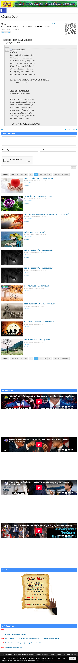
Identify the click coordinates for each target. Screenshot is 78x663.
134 (31, 174)
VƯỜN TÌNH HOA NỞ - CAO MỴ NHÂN (38, 196)
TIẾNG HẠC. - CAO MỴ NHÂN (35, 232)
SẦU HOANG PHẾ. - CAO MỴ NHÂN (37, 340)
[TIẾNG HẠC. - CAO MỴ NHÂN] (12, 239)
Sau (61, 24)
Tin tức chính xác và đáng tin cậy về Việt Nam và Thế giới (23, 643)
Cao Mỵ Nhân (6, 32)
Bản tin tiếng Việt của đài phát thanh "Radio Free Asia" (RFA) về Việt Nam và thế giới (32, 638)
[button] (3, 10)
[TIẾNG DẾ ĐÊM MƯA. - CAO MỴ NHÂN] (12, 257)
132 (21, 174)
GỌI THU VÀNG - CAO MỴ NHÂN (36, 286)
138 (50, 174)
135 (36, 174)
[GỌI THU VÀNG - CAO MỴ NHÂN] (12, 293)
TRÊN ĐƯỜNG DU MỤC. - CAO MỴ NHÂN (39, 304)
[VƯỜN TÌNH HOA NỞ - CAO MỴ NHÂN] (12, 203)
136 (41, 174)
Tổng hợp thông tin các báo (13, 647)
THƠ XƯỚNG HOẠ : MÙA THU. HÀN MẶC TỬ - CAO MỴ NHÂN (47, 214)
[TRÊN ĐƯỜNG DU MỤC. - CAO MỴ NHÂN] (12, 311)
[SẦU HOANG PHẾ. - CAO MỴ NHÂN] (12, 347)
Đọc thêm (26, 185)
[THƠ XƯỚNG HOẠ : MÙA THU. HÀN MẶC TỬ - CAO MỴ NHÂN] (12, 221)
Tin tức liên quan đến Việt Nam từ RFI (16, 634)
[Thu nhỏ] (2, 24)
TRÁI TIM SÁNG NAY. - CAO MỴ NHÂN (38, 178)
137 (45, 174)
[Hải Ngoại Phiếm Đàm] (39, 4)
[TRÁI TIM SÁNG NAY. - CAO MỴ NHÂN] (12, 185)
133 (26, 174)
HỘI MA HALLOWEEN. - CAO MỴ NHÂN (39, 322)
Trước (56, 24)
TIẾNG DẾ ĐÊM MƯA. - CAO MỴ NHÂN (38, 250)
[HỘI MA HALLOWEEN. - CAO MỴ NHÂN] (12, 329)
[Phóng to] (5, 24)
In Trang (2, 129)
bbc (6, 630)
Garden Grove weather (39, 388)
